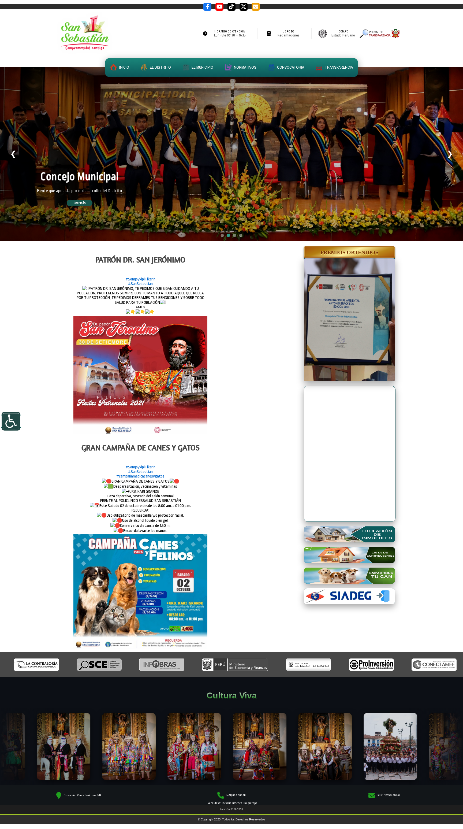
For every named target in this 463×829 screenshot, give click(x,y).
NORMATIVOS (244, 67)
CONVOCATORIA (290, 67)
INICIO (123, 67)
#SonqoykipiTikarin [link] (140, 279)
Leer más (87, 203)
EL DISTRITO (160, 67)
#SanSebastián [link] (140, 284)
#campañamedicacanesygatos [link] (140, 476)
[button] (349, 252)
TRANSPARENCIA (338, 67)
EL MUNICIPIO (202, 67)
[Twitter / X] (244, 7)
